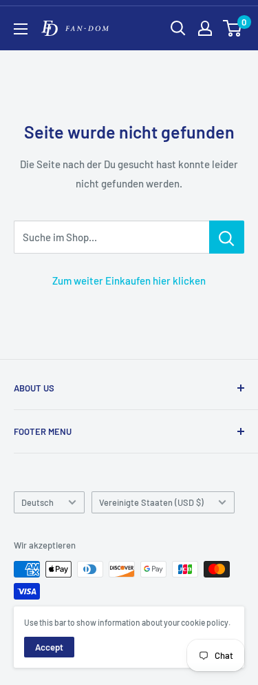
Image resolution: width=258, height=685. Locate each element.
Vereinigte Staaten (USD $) (151, 502)
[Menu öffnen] (21, 28)
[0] (232, 28)
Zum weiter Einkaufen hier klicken (129, 280)
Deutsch (37, 502)
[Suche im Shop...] (226, 237)
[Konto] (205, 28)
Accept (49, 647)
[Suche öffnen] (178, 28)
